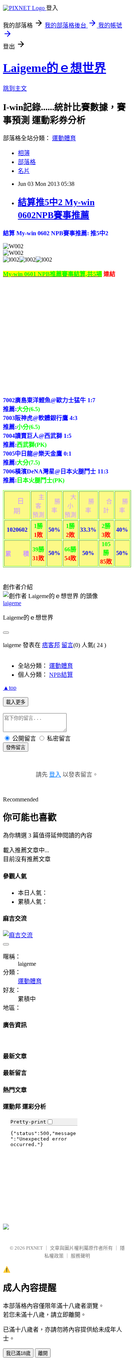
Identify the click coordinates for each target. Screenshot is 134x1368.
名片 (24, 171)
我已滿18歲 (18, 1353)
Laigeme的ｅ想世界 (54, 68)
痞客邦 (51, 645)
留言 (67, 645)
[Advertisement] (65, 336)
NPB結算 (61, 675)
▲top (9, 688)
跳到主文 (15, 88)
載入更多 (15, 702)
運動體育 (64, 138)
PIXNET (34, 1248)
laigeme (12, 603)
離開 (43, 1353)
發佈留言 (15, 747)
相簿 (24, 153)
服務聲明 (80, 1256)
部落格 (27, 162)
